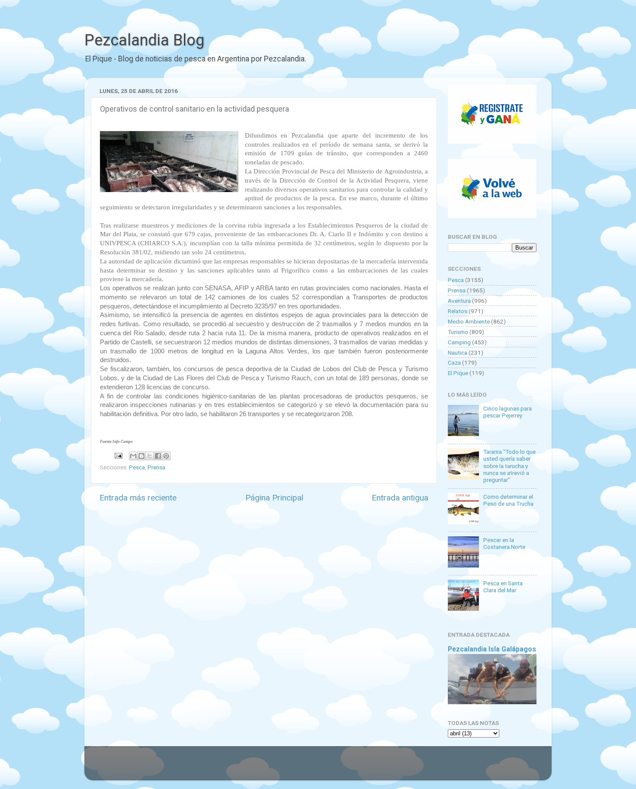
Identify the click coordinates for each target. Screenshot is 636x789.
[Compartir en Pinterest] (166, 456)
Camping (459, 342)
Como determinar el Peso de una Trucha (508, 500)
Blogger (407, 767)
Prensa (156, 467)
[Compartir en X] (149, 456)
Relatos (457, 311)
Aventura (459, 300)
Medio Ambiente (469, 321)
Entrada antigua (400, 498)
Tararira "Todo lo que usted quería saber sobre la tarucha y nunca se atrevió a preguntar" (509, 465)
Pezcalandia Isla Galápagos (492, 649)
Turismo (458, 331)
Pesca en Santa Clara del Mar (503, 586)
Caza (454, 362)
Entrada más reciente (138, 498)
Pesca (137, 467)
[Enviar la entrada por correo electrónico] (118, 455)
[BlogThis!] (141, 456)
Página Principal (274, 498)
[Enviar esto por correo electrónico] (133, 456)
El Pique (458, 372)
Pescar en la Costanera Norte (504, 543)
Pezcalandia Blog (144, 40)
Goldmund (333, 767)
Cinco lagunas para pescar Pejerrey (507, 412)
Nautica (457, 352)
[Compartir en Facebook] (158, 456)
